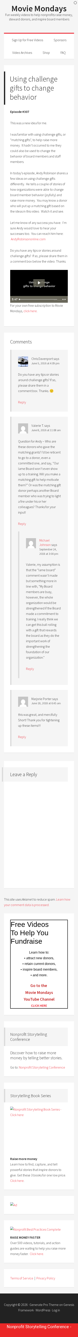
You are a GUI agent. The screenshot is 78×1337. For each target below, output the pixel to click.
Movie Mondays (39, 8)
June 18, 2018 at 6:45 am (46, 703)
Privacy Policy (45, 1278)
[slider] (38, 299)
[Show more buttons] (64, 299)
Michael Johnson (45, 542)
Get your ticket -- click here (39, 1333)
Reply (22, 402)
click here (30, 311)
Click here (17, 1180)
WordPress (43, 1310)
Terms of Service (21, 1278)
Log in (56, 1310)
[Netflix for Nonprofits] (35, 1229)
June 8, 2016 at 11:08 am (46, 430)
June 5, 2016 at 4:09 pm (45, 363)
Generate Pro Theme (44, 1305)
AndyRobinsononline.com (28, 239)
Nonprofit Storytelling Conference (42, 1067)
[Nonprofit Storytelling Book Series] (39, 1129)
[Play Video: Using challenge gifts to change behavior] (39, 283)
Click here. (37, 1254)
